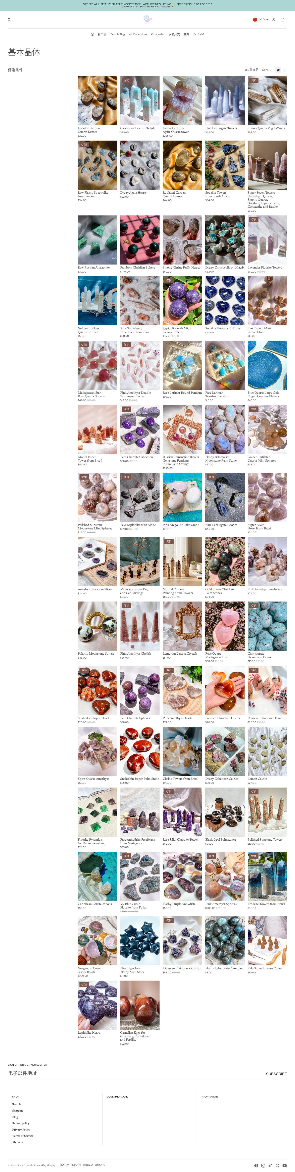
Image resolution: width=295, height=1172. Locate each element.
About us (17, 1142)
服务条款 (88, 1165)
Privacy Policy (21, 1130)
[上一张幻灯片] (81, 100)
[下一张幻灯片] (114, 100)
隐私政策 (76, 1165)
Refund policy (21, 1123)
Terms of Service (22, 1136)
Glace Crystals (25, 1165)
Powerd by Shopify (45, 1165)
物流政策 (100, 1165)
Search (16, 1104)
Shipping (17, 1111)
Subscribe (276, 1073)
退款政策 (64, 1165)
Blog (15, 1117)
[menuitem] (92, 34)
